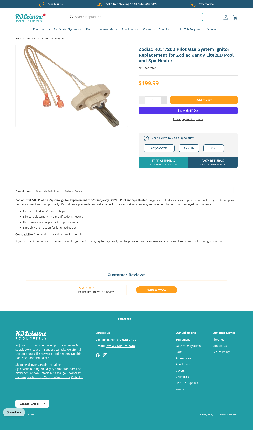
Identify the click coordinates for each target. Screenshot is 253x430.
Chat (213, 148)
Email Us (189, 148)
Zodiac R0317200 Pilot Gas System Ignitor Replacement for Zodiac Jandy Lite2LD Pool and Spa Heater (45, 39)
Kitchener (21, 373)
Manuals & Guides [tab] (48, 191)
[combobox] (134, 17)
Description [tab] (23, 191)
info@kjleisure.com (120, 346)
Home (18, 39)
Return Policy (221, 352)
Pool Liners (129, 29)
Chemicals (165, 29)
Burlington (37, 369)
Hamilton (75, 369)
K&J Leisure (28, 414)
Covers (147, 29)
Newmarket (73, 373)
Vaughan (50, 377)
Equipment (39, 29)
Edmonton (62, 369)
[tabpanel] (126, 220)
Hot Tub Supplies (189, 29)
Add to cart (204, 100)
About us (218, 339)
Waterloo (77, 377)
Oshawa (20, 377)
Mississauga (58, 373)
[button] (235, 17)
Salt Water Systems (66, 29)
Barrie (25, 369)
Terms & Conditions (228, 414)
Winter (211, 29)
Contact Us (220, 346)
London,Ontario (39, 373)
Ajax (18, 369)
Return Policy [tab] (73, 191)
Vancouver (63, 377)
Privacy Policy (206, 414)
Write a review (156, 290)
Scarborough (35, 377)
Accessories (107, 29)
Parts (89, 29)
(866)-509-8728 (159, 148)
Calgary (49, 369)
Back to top (125, 318)
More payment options (188, 119)
